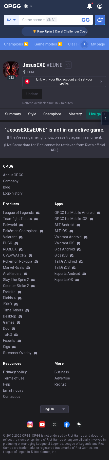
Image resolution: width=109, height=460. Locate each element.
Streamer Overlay (17, 353)
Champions (15, 44)
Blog (6, 187)
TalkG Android (66, 261)
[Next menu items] (84, 44)
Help (6, 384)
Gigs (6, 347)
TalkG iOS (62, 267)
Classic (76, 44)
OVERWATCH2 (14, 255)
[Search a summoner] (85, 20)
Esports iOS (64, 280)
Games (8, 322)
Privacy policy (15, 372)
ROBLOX (10, 249)
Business (62, 372)
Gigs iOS (61, 255)
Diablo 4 (9, 298)
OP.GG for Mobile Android (75, 213)
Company (11, 181)
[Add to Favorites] (68, 65)
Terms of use (13, 378)
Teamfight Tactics (17, 219)
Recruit (60, 384)
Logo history (13, 193)
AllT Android (64, 225)
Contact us (11, 396)
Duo (6, 328)
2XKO (7, 304)
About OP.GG (13, 175)
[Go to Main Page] (12, 6)
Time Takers (13, 310)
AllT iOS (61, 231)
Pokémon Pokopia (17, 261)
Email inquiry (13, 390)
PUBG (7, 243)
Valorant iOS (65, 243)
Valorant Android (68, 237)
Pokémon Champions (20, 231)
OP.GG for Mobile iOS (71, 219)
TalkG (7, 334)
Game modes (47, 44)
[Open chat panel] (105, 118)
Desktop (9, 316)
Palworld (10, 225)
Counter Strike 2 (16, 286)
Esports (9, 341)
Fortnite (9, 292)
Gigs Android (65, 249)
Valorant (10, 237)
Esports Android (67, 274)
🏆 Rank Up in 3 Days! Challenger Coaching (61, 31)
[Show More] (28, 6)
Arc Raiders (12, 274)
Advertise (62, 378)
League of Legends (18, 213)
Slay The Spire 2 (16, 280)
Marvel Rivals (13, 267)
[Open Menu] (100, 6)
